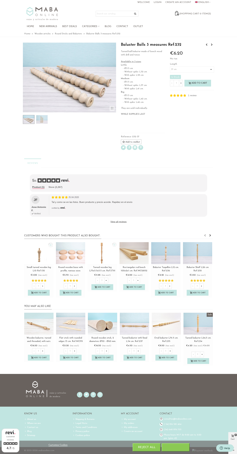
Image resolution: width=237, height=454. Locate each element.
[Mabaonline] (42, 14)
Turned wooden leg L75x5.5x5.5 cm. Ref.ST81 (102, 269)
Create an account (133, 431)
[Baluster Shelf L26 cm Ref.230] (197, 253)
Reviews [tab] (32, 163)
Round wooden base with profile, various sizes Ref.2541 (70, 270)
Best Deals (69, 26)
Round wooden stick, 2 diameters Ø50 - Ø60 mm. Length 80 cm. (38, 341)
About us (31, 419)
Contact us (32, 427)
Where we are (34, 423)
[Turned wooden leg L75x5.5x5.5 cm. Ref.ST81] (102, 253)
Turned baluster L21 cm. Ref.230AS (166, 340)
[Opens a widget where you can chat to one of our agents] (225, 448)
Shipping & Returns (84, 419)
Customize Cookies (58, 445)
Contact (122, 26)
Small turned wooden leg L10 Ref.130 (39, 269)
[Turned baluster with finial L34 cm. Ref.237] (70, 324)
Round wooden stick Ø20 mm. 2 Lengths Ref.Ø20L (198, 340)
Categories (89, 26)
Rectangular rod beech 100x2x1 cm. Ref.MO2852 (134, 269)
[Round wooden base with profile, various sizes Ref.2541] (70, 253)
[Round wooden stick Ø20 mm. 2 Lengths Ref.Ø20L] (198, 324)
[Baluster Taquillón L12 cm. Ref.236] (165, 253)
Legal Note (81, 423)
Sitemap (31, 435)
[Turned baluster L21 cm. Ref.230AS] (166, 324)
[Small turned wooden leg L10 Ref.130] (38, 253)
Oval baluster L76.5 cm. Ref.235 (102, 340)
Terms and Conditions (86, 427)
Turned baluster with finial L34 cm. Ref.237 (70, 340)
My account (130, 419)
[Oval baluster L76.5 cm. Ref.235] (211, 45)
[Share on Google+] (135, 147)
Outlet (138, 26)
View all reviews (118, 221)
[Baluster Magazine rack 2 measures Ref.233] (206, 45)
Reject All (146, 447)
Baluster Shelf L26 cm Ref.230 (198, 269)
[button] (204, 235)
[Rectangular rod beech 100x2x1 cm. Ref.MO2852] (134, 253)
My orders (129, 423)
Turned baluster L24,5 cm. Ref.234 (134, 340)
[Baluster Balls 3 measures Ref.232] (112, 108)
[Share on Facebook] (129, 147)
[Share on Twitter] (123, 147)
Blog (108, 26)
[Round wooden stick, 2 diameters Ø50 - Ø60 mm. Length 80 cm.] (39, 324)
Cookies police (82, 435)
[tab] (38, 187)
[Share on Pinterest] (140, 147)
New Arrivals (48, 26)
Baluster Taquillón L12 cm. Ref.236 (166, 269)
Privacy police (82, 431)
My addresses (131, 427)
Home (30, 26)
